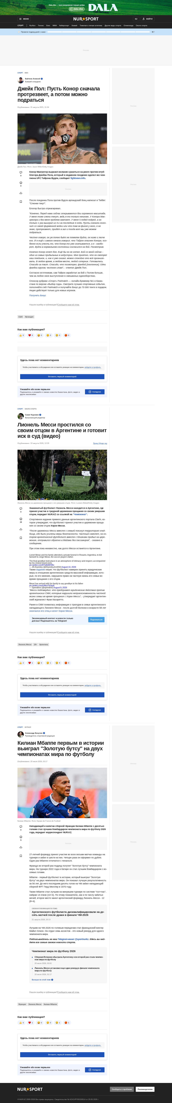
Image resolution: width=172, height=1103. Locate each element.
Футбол (32, 25)
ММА (55, 25)
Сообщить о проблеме (122, 1089)
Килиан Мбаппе (50, 1004)
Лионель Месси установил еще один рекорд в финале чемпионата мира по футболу (67, 969)
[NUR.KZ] (86, 19)
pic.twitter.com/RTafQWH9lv (41, 565)
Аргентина (43, 644)
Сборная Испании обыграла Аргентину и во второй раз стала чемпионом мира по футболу (69, 958)
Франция (22, 1004)
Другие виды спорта (113, 25)
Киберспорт (64, 25)
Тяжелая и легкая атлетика (91, 25)
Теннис (41, 25)
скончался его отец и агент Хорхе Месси (50, 611)
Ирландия (29, 317)
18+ (35, 644)
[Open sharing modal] (21, 193)
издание (40, 569)
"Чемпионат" (80, 514)
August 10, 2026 (68, 567)
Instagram (96, 392)
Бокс (48, 25)
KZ (136, 19)
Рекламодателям (145, 1089)
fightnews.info (77, 178)
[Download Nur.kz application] (86, 7)
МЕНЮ (26, 19)
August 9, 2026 (60, 587)
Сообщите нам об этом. (68, 305)
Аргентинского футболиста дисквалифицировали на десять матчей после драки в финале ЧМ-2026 (68, 913)
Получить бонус (37, 295)
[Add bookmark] (21, 201)
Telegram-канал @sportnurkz (73, 939)
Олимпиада (128, 25)
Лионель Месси (25, 644)
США (21, 317)
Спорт (21, 25)
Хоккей (74, 25)
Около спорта (141, 25)
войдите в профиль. (93, 367)
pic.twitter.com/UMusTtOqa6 (41, 585)
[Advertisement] (86, 50)
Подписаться (96, 620)
